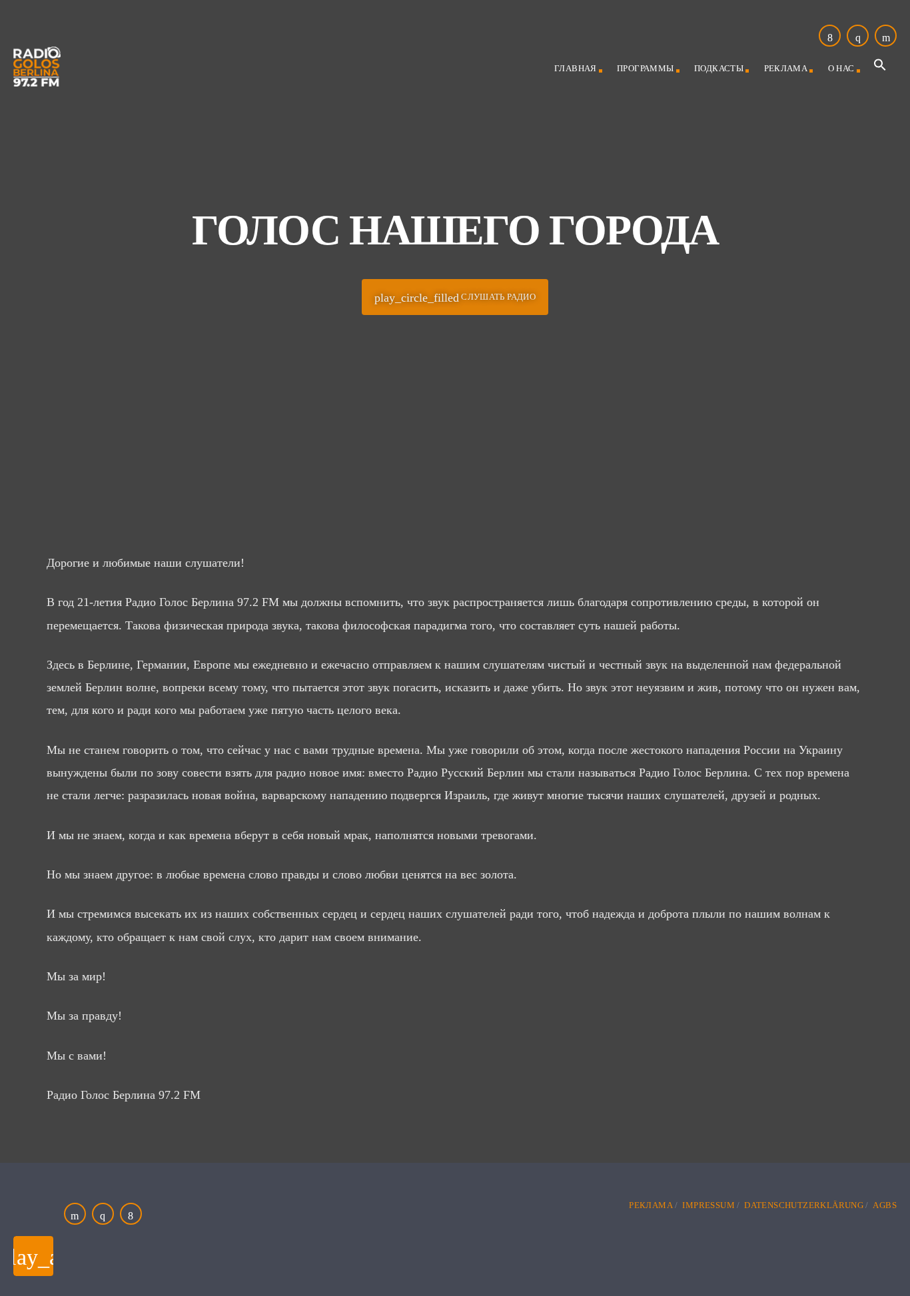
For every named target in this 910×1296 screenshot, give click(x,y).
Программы (645, 68)
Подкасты (718, 68)
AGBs (885, 1205)
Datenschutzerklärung (803, 1205)
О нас (841, 68)
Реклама (786, 68)
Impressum (708, 1205)
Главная (575, 68)
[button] (880, 68)
